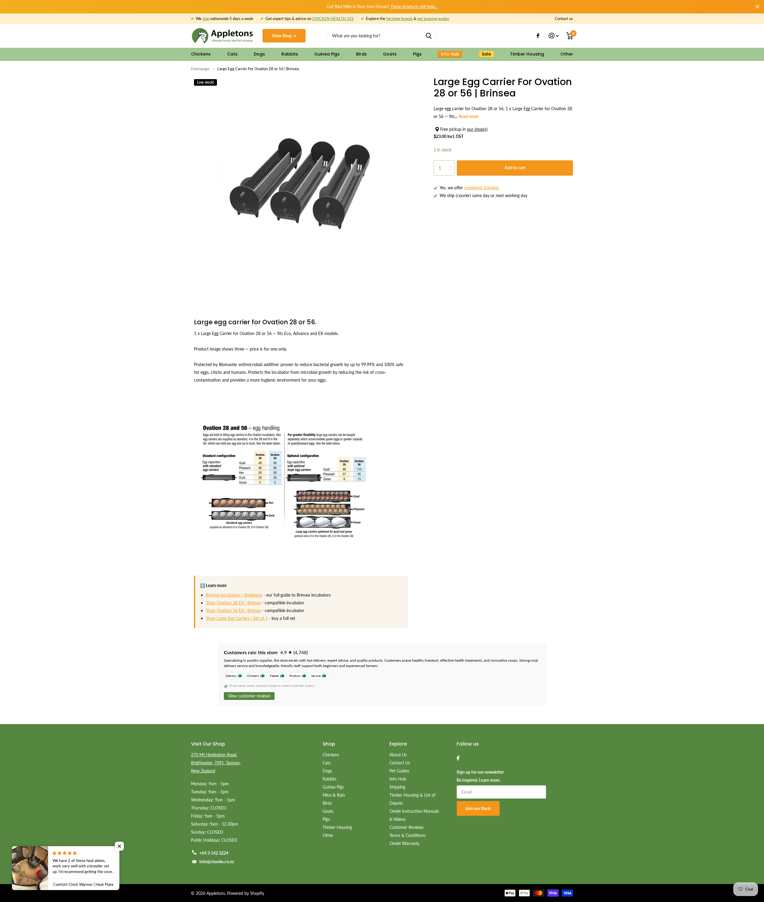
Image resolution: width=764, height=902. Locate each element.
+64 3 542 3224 (213, 852)
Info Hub (397, 778)
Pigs (417, 54)
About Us (398, 754)
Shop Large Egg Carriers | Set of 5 (237, 618)
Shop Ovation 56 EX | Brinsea (233, 610)
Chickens (201, 54)
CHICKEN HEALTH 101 (333, 18)
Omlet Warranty (404, 843)
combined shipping (481, 187)
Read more (468, 116)
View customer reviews (249, 695)
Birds (361, 54)
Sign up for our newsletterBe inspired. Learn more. (480, 776)
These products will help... (414, 6)
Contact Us (399, 762)
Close (757, 6)
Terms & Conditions (407, 835)
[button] (119, 846)
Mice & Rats (334, 794)
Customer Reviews (406, 827)
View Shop (282, 35)
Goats (390, 54)
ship (205, 18)
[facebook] (458, 758)
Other (566, 54)
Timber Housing (527, 54)
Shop (329, 743)
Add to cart (515, 167)
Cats (232, 54)
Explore (398, 743)
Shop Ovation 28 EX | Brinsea (233, 602)
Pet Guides (399, 770)
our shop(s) (477, 129)
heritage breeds (399, 18)
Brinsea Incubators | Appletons (234, 594)
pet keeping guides (433, 18)
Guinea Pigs (327, 54)
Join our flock (478, 808)
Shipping (397, 786)
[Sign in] (554, 35)
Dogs (259, 54)
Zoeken (428, 35)
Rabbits (289, 54)
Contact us (564, 18)
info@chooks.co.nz (216, 861)
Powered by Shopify (245, 893)
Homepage (200, 68)
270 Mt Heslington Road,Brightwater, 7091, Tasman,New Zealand (216, 762)
